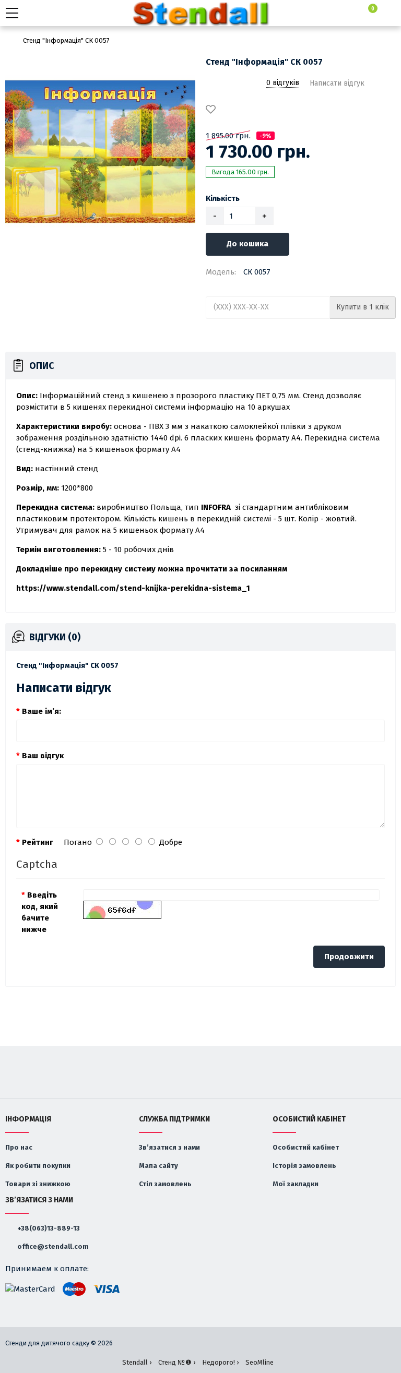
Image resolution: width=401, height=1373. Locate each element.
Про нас (18, 1147)
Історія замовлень (304, 1165)
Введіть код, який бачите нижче (39, 912)
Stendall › (136, 1362)
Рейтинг (37, 842)
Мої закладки (296, 1184)
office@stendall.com (52, 1246)
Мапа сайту (158, 1165)
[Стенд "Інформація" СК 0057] (100, 152)
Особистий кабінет (306, 1147)
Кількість (223, 198)
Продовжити (349, 956)
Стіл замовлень (165, 1184)
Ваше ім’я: (41, 711)
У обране (212, 110)
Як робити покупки (37, 1165)
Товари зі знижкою (37, 1184)
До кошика (247, 243)
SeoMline (259, 1362)
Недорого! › (220, 1362)
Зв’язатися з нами (169, 1147)
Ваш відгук (43, 755)
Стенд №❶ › (176, 1362)
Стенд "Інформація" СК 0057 (66, 40)
